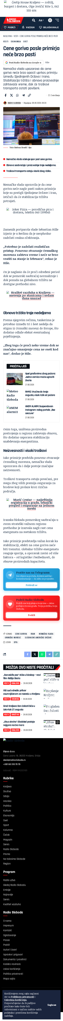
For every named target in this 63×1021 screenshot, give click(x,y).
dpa (15, 642)
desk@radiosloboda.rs (14, 760)
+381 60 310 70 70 (11, 764)
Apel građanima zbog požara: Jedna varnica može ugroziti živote (40, 377)
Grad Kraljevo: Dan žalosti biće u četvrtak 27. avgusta (19, 707)
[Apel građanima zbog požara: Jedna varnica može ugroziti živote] (15, 379)
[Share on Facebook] (5, 95)
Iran (33, 633)
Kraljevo (51, 680)
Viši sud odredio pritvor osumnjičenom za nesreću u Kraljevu (21, 692)
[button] (52, 1005)
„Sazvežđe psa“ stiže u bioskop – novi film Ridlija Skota (22, 676)
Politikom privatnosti (22, 996)
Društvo (51, 711)
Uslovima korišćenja (15, 999)
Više (47, 62)
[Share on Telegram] (23, 95)
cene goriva (21, 633)
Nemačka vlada (46, 633)
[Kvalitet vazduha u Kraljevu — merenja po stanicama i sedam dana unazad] (31, 298)
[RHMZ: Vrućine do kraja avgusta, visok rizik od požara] (15, 395)
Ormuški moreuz (13, 637)
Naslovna (7, 36)
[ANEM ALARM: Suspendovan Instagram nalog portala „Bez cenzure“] (15, 412)
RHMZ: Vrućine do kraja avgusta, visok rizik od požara (40, 393)
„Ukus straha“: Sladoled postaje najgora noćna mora (19, 723)
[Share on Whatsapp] (17, 95)
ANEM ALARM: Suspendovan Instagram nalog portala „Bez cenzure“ (40, 410)
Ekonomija (16, 41)
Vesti (16, 36)
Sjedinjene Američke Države (38, 637)
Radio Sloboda (14, 102)
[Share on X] (11, 95)
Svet (25, 41)
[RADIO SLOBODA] (13, 20)
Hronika (51, 695)
